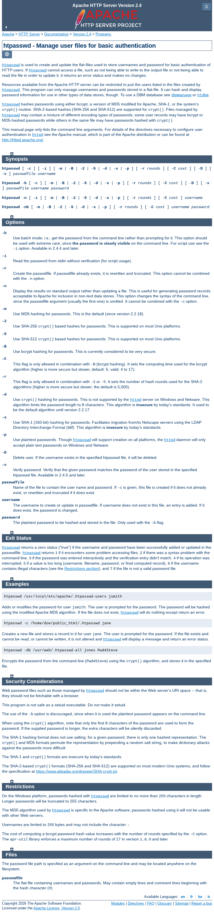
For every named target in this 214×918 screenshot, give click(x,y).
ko (200, 897)
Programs (103, 34)
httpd (37, 134)
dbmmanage (181, 95)
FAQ (150, 903)
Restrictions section (81, 568)
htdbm (202, 95)
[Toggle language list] (7, 54)
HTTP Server (29, 34)
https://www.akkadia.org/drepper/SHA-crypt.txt (76, 771)
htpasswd (11, 65)
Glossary (164, 903)
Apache (8, 34)
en (183, 897)
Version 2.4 (82, 34)
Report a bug (201, 903)
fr (191, 897)
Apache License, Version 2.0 (56, 908)
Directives (136, 903)
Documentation (56, 34)
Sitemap (181, 903)
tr (208, 897)
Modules (118, 903)
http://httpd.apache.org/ (22, 140)
